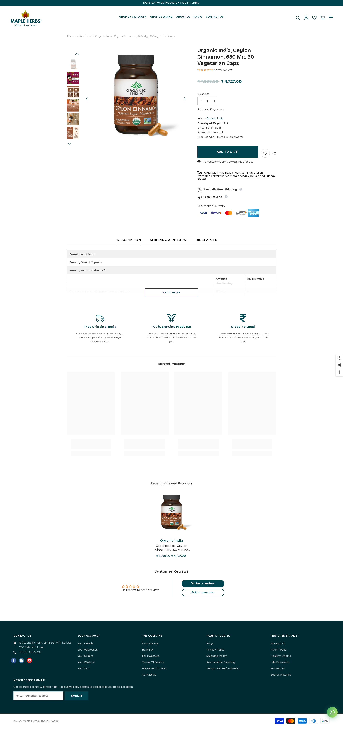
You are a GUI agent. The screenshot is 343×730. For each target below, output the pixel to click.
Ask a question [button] (203, 592)
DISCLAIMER (206, 240)
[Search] (297, 17)
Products (85, 36)
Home (71, 36)
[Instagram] (21, 660)
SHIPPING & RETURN (168, 240)
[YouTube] (29, 660)
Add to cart (228, 152)
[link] (265, 153)
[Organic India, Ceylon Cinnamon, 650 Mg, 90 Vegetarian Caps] (171, 512)
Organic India (215, 118)
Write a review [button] (203, 583)
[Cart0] (322, 18)
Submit (77, 695)
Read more (171, 292)
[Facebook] (13, 660)
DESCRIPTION (129, 240)
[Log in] (306, 18)
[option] (136, 95)
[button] (86, 95)
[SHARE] (273, 153)
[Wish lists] (314, 18)
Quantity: (203, 94)
